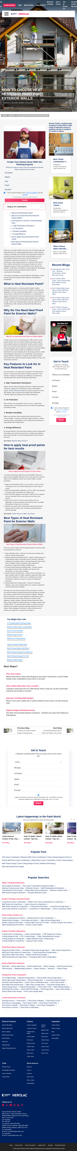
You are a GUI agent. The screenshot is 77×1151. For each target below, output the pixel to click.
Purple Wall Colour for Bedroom (36, 890)
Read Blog (5, 842)
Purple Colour (45, 1040)
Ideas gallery (55, 1038)
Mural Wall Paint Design (30, 989)
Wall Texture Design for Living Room (15, 906)
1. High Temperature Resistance (23, 226)
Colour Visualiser (6, 1073)
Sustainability (30, 1083)
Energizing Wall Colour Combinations (43, 957)
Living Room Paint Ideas (39, 906)
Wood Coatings (49, 966)
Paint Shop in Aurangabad (11, 1003)
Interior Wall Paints (18, 966)
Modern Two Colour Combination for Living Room (45, 902)
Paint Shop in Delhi (30, 1003)
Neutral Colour (43, 1025)
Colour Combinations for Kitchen (13, 918)
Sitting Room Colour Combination (43, 860)
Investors (29, 1073)
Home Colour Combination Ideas (37, 982)
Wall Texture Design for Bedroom (13, 893)
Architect (41, 5)
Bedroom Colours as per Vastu (13, 888)
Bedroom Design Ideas (26, 978)
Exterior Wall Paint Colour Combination (16, 860)
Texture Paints (62, 968)
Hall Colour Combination (11, 857)
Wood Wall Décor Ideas (10, 989)
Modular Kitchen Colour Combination (41, 918)
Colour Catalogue (32, 1025)
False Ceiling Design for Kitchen (59, 857)
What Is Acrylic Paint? (14, 635)
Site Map (50, 1145)
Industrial (29, 5)
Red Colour (30, 1040)
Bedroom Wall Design (15, 660)
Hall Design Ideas (47, 989)
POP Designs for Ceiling (52, 934)
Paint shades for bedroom (11, 886)
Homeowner (9, 5)
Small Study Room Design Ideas (45, 952)
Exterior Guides (56, 1028)
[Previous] (71, 819)
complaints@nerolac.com (16, 1131)
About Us (29, 1067)
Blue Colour (30, 1053)
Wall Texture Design (9, 863)
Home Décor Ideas (58, 982)
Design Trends (56, 1035)
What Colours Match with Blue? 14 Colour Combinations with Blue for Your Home (60, 252)
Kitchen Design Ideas (36, 980)
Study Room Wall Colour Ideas (13, 955)
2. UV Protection (17, 228)
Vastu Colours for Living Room (35, 904)
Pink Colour (44, 1036)
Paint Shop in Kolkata (10, 1005)
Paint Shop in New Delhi (48, 1003)
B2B (20, 5)
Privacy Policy (19, 1145)
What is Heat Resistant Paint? (22, 213)
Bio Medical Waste (60, 1145)
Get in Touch (30, 1077)
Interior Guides (56, 1025)
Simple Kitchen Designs (10, 920)
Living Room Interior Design (56, 980)
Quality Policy (42, 1145)
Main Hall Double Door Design (13, 866)
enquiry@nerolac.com (15, 1135)
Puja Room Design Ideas (56, 985)
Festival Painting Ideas (27, 987)
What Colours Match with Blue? (18, 648)
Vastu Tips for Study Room (61, 950)
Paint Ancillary (7, 968)
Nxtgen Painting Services (9, 1048)
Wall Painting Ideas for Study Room (15, 957)
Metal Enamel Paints (64, 966)
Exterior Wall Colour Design (12, 991)
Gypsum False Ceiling (35, 941)
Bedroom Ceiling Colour (58, 890)
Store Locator (30, 1080)
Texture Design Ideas (9, 987)
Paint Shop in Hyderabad (29, 1007)
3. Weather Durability (19, 231)
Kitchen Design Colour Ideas (61, 922)
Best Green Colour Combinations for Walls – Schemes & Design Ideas (60, 207)
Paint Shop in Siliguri (27, 1005)
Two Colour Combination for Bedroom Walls (38, 886)
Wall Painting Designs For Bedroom (19, 652)
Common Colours (31, 1028)
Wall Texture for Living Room (12, 904)
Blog (53, 1031)
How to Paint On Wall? (15, 631)
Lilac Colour (44, 1043)
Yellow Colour (30, 1046)
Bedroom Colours (32, 888)
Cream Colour (45, 1050)
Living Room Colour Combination (14, 902)
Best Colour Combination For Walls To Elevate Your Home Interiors (60, 164)
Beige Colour (45, 1030)
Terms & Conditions (30, 1145)
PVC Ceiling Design (28, 936)
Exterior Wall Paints (34, 966)
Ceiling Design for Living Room (13, 941)
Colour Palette (31, 1036)
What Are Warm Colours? (20, 441)
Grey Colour (44, 1053)
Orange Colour (31, 1043)
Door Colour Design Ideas (33, 991)
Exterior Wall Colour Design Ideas (49, 978)
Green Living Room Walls (62, 909)
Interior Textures (40, 968)
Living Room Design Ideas (59, 906)
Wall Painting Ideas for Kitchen (13, 925)
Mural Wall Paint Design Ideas (13, 985)
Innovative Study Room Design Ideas (36, 950)
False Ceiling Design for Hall (28, 863)
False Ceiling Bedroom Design (48, 936)
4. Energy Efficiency (19, 234)
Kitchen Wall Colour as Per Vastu (37, 922)
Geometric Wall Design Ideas (12, 982)
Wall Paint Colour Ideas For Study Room (16, 952)
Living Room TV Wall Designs (40, 909)
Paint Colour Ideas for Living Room (14, 909)
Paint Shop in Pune (53, 1001)
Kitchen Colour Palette (34, 925)
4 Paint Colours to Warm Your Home (23, 513)
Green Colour (30, 1050)
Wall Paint (11, 115)
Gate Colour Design (63, 989)
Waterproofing (6, 1045)
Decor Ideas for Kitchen (30, 920)
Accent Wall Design (9, 978)
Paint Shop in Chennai (10, 1007)
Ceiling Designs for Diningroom (13, 939)
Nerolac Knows (6, 1067)
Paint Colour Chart (45, 987)
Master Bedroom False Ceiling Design (40, 939)
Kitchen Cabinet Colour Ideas (12, 922)
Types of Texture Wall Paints (17, 644)
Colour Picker (5, 1077)
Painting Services (8, 1001)
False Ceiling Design (64, 860)
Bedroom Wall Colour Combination (19, 627)
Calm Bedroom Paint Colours (12, 890)
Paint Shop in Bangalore (46, 1005)
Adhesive (51, 968)
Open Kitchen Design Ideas (50, 920)
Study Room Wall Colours (11, 950)
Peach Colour (45, 1046)
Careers (29, 1070)
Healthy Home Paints (31, 1032)
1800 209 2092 (15, 1123)
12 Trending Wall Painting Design (19, 623)
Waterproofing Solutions (23, 968)
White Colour (45, 1033)
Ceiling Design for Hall (10, 936)
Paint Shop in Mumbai (36, 1001)
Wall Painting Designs (62, 987)
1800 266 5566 (23, 1125)
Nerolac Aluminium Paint (16, 390)
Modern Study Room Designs (37, 955)
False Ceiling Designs (33, 934)
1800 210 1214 (22, 1127)
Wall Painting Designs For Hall (18, 656)
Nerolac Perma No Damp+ (34, 573)
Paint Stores (21, 1001)
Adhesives (5, 1041)
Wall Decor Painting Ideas (16, 638)
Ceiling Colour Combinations (12, 934)
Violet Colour (30, 1056)
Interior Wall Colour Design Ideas (14, 980)
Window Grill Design (47, 863)
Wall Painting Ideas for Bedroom (52, 888)
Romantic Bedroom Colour (37, 893)
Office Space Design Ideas (35, 985)
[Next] (74, 819)
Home (4, 115)
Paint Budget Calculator (8, 1070)
